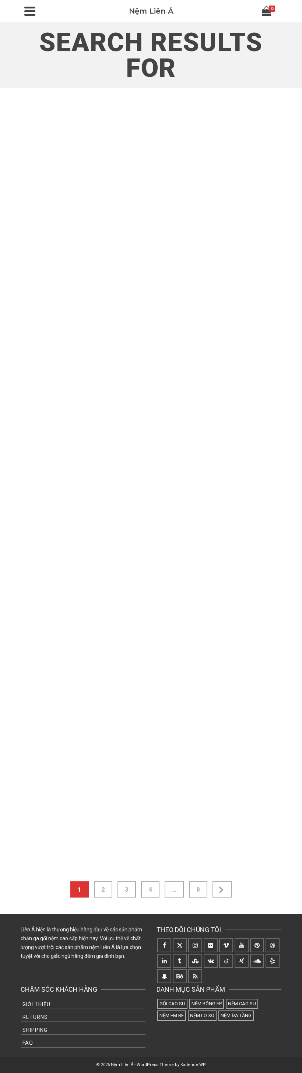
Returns (35, 1017)
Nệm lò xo (202, 1015)
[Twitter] (180, 945)
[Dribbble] (273, 945)
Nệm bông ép (207, 1003)
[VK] (211, 961)
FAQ (27, 1043)
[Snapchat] (164, 976)
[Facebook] (164, 945)
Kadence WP (193, 1064)
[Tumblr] (180, 961)
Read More (76, 265)
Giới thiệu (36, 1004)
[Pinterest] (257, 945)
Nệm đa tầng (236, 1015)
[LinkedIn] (164, 961)
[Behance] (180, 976)
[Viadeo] (226, 961)
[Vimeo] (226, 945)
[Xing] (242, 961)
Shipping (35, 1030)
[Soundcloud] (257, 961)
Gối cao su (172, 1003)
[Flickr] (211, 945)
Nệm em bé (171, 1015)
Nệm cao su (242, 1003)
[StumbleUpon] (195, 961)
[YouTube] (242, 945)
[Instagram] (195, 945)
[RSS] (195, 976)
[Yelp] (273, 961)
